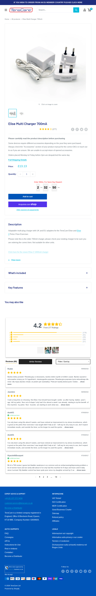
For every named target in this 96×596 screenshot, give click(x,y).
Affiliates (55, 521)
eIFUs (7, 541)
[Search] (76, 10)
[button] (48, 129)
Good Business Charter (62, 510)
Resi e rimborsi (11, 549)
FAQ (6, 533)
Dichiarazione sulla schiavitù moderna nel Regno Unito (69, 546)
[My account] (84, 10)
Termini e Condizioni (60, 541)
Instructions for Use (13, 545)
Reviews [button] (11, 361)
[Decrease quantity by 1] (20, 174)
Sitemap (55, 513)
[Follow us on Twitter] (67, 571)
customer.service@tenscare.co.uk (19, 503)
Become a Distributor (13, 508)
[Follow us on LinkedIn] (89, 571)
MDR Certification (59, 506)
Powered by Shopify (12, 589)
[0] (89, 10)
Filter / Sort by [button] (63, 362)
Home (7, 19)
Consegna (9, 537)
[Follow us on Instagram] (72, 571)
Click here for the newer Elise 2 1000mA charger (28, 252)
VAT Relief (56, 498)
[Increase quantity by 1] (32, 174)
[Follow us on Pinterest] (76, 571)
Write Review (35, 361)
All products (15, 19)
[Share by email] (86, 129)
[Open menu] (6, 10)
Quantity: (12, 174)
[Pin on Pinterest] (77, 129)
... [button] (64, 405)
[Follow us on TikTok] (85, 571)
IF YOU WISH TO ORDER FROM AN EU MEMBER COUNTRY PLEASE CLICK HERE (48, 2)
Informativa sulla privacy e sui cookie (67, 537)
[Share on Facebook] (72, 129)
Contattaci (9, 552)
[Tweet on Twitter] (81, 129)
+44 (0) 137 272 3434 (13, 498)
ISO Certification (59, 502)
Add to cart (28, 197)
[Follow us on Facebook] (63, 571)
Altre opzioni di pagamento (28, 210)
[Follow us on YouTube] (80, 571)
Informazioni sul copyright (62, 533)
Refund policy (58, 517)
